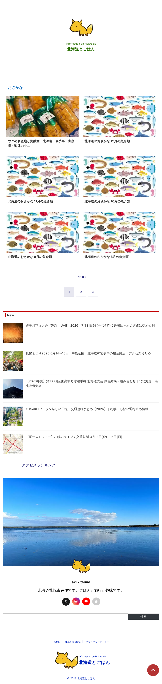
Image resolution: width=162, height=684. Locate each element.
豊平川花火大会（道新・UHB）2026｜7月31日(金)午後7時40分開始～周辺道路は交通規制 (90, 325)
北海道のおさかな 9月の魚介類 (30, 257)
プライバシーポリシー (97, 641)
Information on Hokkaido (92, 656)
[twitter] (66, 602)
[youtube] (86, 601)
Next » (81, 277)
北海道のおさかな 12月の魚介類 (107, 141)
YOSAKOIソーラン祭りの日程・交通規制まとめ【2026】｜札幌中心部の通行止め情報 (87, 409)
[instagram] (76, 601)
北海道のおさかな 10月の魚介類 (107, 201)
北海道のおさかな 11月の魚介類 (30, 201)
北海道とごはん (81, 49)
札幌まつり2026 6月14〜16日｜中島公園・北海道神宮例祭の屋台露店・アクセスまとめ (88, 353)
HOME (56, 641)
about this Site (73, 641)
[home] (96, 601)
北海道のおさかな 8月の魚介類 (107, 257)
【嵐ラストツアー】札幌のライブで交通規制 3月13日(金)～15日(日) (74, 437)
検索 (143, 616)
